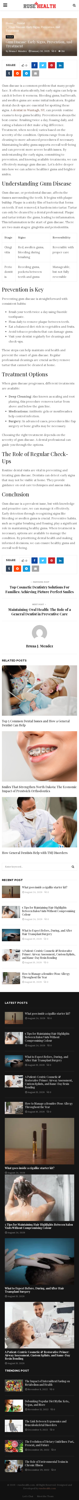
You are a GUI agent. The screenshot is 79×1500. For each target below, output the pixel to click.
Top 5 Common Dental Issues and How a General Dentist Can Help (36, 723)
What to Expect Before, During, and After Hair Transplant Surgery (47, 932)
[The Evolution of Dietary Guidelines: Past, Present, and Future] (14, 1446)
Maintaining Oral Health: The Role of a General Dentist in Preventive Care (39, 611)
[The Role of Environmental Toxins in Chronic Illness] (14, 1466)
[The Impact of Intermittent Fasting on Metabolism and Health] (14, 1386)
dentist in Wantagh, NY (29, 110)
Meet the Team (45, 1496)
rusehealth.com (47, 1488)
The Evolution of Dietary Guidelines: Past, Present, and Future (49, 1443)
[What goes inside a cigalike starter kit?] (11, 892)
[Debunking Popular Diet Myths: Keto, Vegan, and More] (14, 1406)
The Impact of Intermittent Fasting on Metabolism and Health (47, 1382)
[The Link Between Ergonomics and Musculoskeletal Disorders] (14, 1426)
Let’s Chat (27, 1496)
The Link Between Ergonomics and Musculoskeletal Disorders (45, 1423)
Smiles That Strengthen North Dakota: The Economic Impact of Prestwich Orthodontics (39, 789)
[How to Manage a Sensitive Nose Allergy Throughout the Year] (11, 978)
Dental (10, 37)
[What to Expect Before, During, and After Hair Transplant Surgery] (11, 935)
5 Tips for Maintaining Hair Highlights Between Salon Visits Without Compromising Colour (48, 911)
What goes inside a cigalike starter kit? (44, 887)
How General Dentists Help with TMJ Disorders (34, 853)
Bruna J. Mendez (18, 51)
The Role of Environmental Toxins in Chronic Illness (46, 1463)
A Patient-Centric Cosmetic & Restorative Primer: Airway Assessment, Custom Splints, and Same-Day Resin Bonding (48, 954)
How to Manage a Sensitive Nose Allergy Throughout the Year (46, 975)
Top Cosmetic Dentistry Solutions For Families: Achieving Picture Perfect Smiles (39, 589)
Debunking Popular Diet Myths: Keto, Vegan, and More (47, 1403)
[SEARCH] (73, 867)
